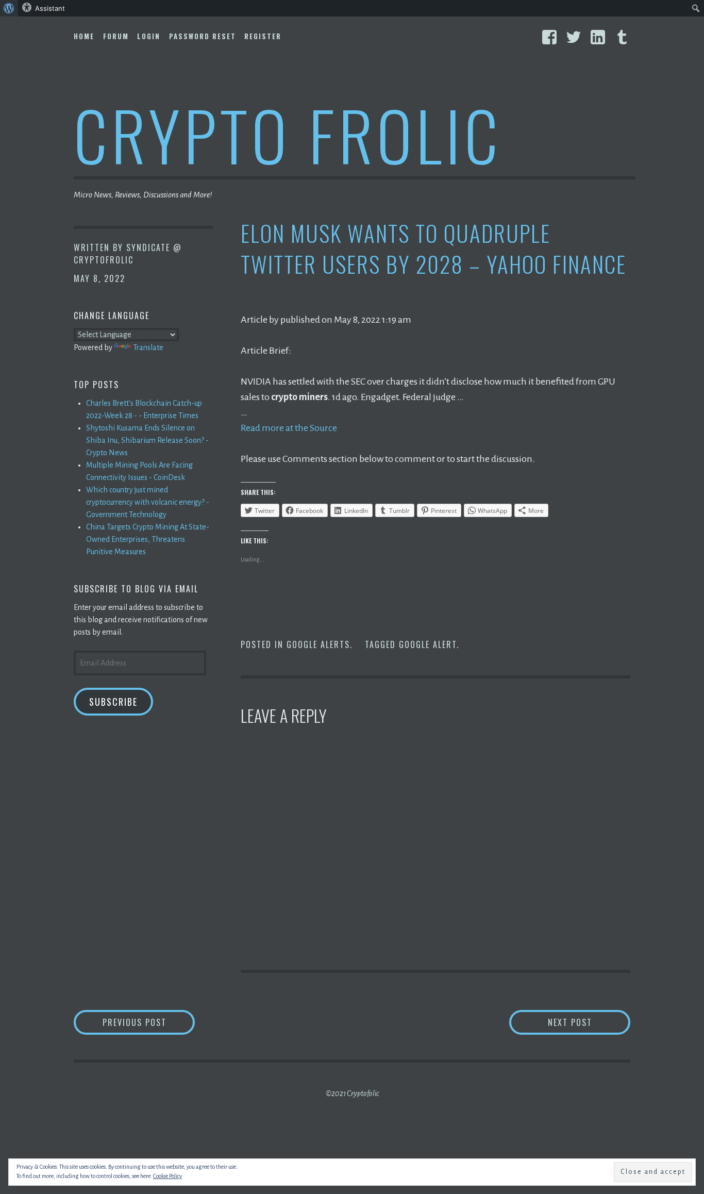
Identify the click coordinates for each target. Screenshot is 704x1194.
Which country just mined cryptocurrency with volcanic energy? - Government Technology (147, 502)
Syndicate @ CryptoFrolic (128, 253)
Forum (116, 36)
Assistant (50, 8)
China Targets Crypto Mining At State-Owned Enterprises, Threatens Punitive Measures (147, 539)
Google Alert (428, 644)
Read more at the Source (289, 428)
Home (84, 36)
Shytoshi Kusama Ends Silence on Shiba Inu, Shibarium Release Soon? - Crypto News (147, 440)
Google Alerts (318, 644)
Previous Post (149, 1022)
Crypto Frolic (288, 134)
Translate (148, 347)
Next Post (589, 1022)
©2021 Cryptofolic (352, 1093)
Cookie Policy (167, 1176)
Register (262, 36)
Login (148, 36)
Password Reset (202, 36)
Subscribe (113, 701)
